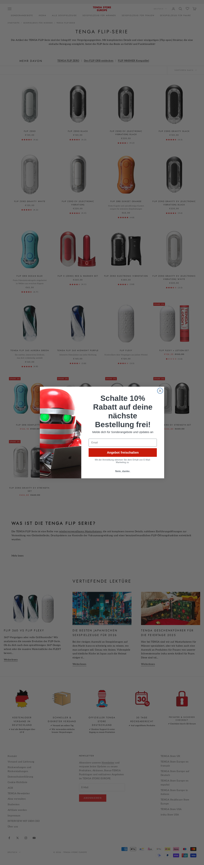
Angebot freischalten (123, 452)
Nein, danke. (122, 471)
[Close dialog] (160, 391)
